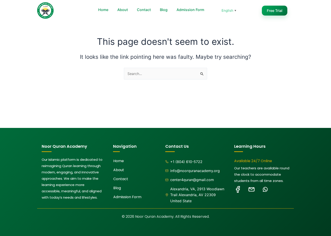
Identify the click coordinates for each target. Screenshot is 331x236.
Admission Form (190, 9)
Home (103, 9)
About (122, 9)
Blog (164, 9)
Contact (144, 9)
